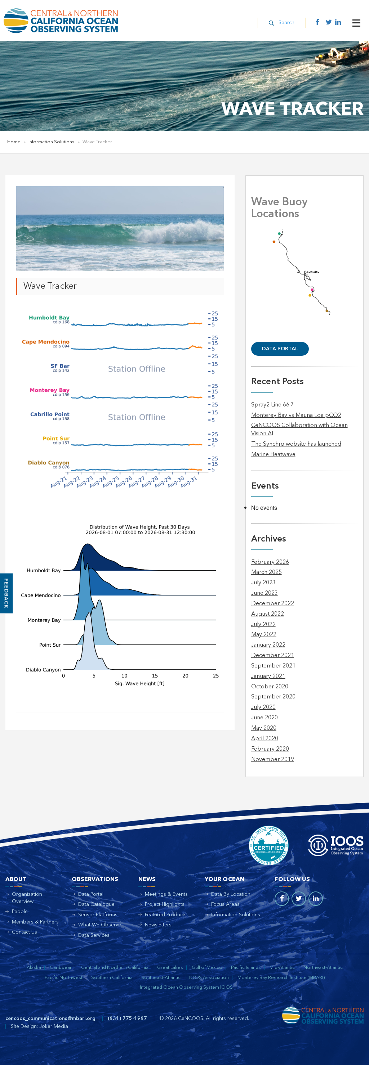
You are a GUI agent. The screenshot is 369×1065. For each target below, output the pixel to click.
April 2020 (264, 739)
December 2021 (272, 656)
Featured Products (166, 914)
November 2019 (272, 760)
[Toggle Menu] (356, 23)
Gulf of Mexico (207, 967)
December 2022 (272, 604)
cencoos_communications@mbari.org (50, 1018)
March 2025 (266, 572)
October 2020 (269, 687)
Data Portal (280, 348)
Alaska (34, 967)
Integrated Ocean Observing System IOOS (186, 987)
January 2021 (268, 676)
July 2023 (263, 583)
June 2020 (264, 718)
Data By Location (230, 894)
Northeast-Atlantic (323, 967)
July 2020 (263, 707)
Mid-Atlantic (282, 967)
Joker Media (53, 1026)
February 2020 (270, 749)
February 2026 (270, 562)
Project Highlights (164, 904)
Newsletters (158, 924)
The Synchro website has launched (296, 444)
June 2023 (264, 593)
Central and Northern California (114, 967)
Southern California (112, 977)
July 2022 (263, 625)
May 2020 (263, 728)
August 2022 (267, 614)
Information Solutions (51, 142)
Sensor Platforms (97, 914)
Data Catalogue (96, 904)
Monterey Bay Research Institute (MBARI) (281, 977)
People (20, 911)
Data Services (94, 935)
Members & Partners (35, 922)
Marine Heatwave (273, 455)
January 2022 (268, 645)
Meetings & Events (166, 894)
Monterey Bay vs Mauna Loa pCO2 (296, 415)
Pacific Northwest (64, 977)
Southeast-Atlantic (161, 977)
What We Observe (99, 924)
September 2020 (273, 697)
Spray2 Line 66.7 (272, 405)
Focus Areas (225, 904)
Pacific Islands (246, 967)
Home (14, 142)
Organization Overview (27, 898)
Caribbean (61, 967)
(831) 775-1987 (127, 1018)
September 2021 (273, 666)
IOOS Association (209, 977)
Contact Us (24, 932)
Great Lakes (170, 967)
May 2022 (263, 635)
